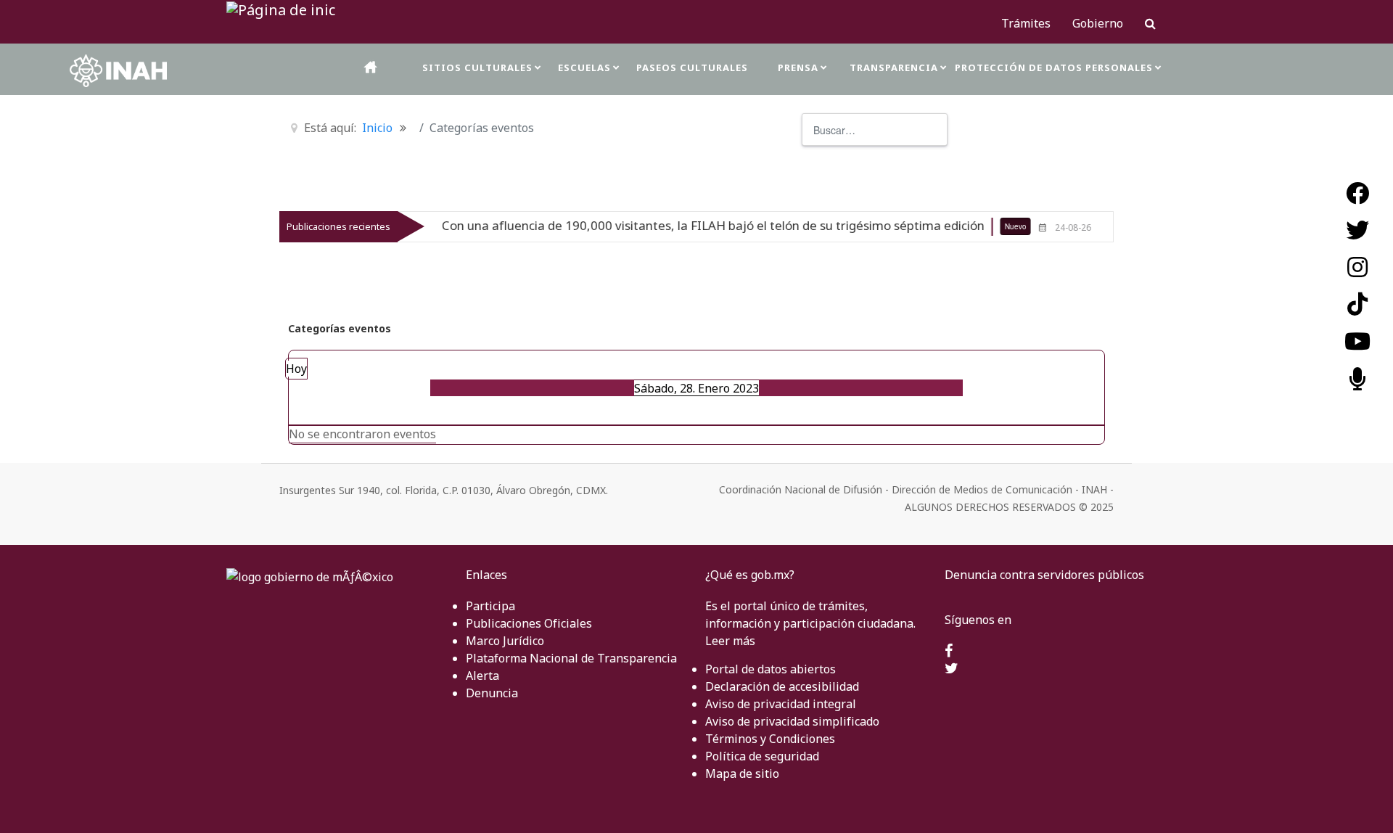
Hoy (296, 369)
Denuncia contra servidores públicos (1044, 575)
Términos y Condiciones (770, 739)
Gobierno (1097, 23)
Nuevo (992, 226)
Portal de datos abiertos (770, 669)
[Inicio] (371, 67)
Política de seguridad (762, 756)
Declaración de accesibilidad (782, 686)
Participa (490, 606)
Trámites (1026, 23)
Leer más (730, 641)
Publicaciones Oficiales (529, 623)
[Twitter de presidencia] (951, 669)
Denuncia (492, 693)
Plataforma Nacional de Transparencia (571, 658)
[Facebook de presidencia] (949, 652)
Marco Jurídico (505, 641)
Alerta (482, 676)
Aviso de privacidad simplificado (792, 721)
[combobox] (875, 129)
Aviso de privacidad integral (780, 704)
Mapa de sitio (742, 773)
